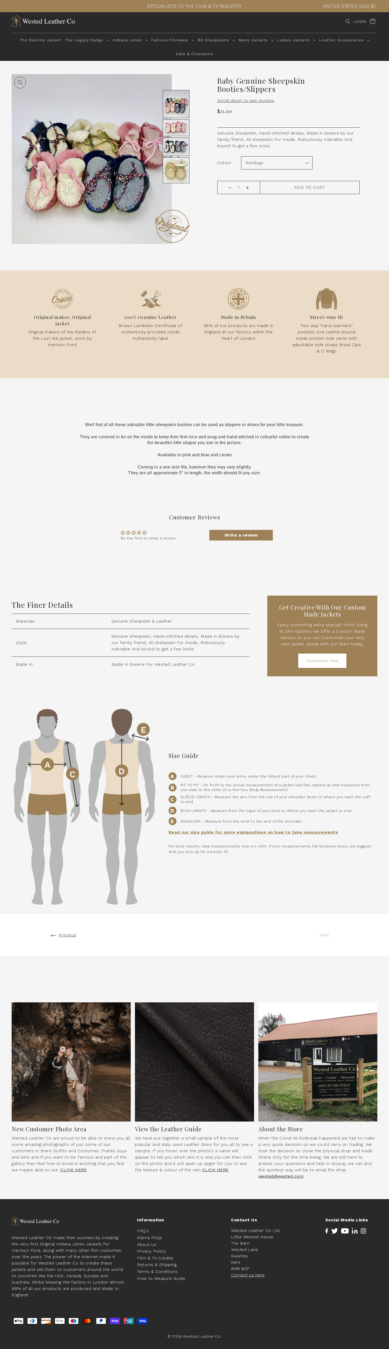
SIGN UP (241, 699)
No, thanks (240, 727)
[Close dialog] (280, 611)
